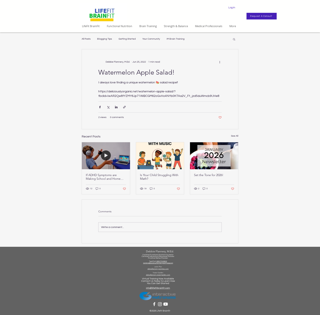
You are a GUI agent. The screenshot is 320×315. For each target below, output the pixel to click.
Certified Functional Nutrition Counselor (158, 255)
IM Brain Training (175, 39)
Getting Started (127, 39)
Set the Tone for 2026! (208, 175)
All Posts (86, 39)
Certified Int (146, 256)
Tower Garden (158, 273)
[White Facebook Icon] (154, 304)
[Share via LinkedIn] (116, 107)
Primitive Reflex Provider (158, 258)
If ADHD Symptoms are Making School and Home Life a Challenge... (103, 177)
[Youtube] (165, 304)
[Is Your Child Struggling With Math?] (160, 155)
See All (234, 136)
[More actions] (220, 62)
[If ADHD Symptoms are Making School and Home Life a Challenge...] (106, 155)
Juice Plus (158, 267)
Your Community (151, 39)
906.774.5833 (162, 261)
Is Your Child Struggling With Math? (159, 177)
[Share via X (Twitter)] (108, 107)
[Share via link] (124, 107)
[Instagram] (159, 304)
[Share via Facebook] (100, 107)
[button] (234, 39)
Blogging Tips (104, 39)
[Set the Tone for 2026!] (214, 155)
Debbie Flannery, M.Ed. (160, 251)
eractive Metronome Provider (162, 256)
